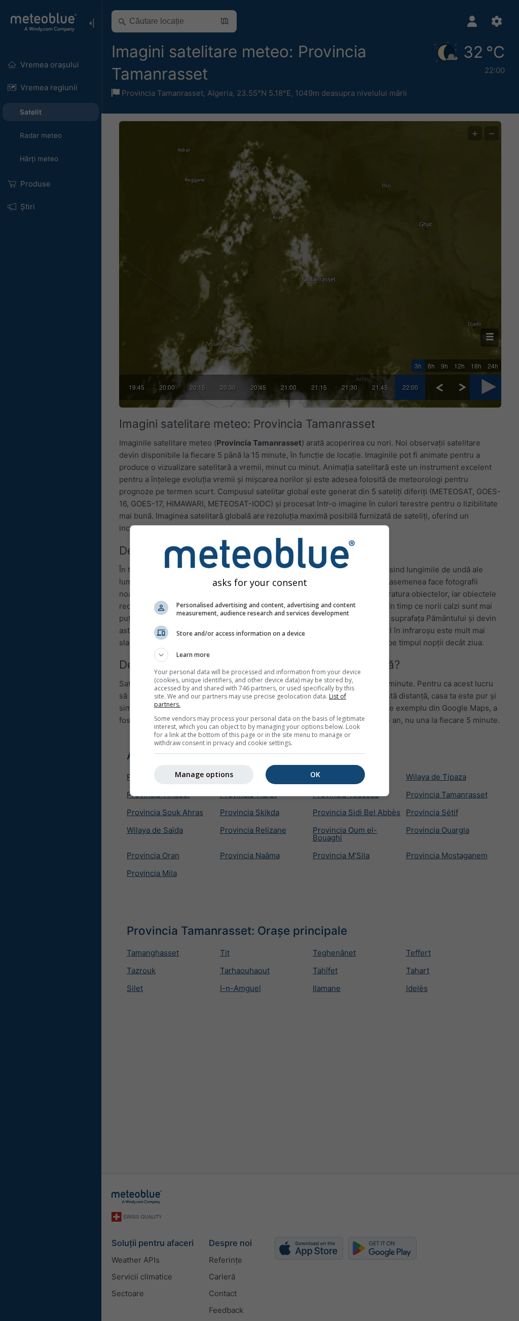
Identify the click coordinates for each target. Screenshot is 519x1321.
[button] (259, 655)
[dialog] (259, 660)
